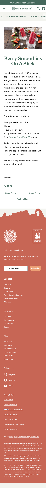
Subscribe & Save (10, 348)
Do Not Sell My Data (10, 419)
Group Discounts (10, 352)
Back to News (23, 198)
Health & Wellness (16, 16)
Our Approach (9, 320)
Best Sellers (8, 345)
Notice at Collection (10, 404)
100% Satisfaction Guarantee (23, 2)
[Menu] (4, 8)
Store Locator (8, 355)
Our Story (7, 316)
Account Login (9, 359)
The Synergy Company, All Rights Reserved (24, 436)
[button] (44, 16)
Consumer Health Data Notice (14, 424)
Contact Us (7, 284)
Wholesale (7, 302)
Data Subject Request (11, 414)
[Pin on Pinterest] (11, 186)
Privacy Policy (9, 395)
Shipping (7, 288)
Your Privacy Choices (15, 409)
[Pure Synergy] (22, 8)
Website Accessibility (11, 429)
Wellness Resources (11, 298)
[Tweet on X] (5, 186)
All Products (8, 341)
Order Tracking (9, 291)
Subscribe (35, 268)
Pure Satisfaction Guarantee (13, 295)
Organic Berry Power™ (19, 136)
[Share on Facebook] (8, 186)
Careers (6, 327)
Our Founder (8, 323)
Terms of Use (8, 399)
